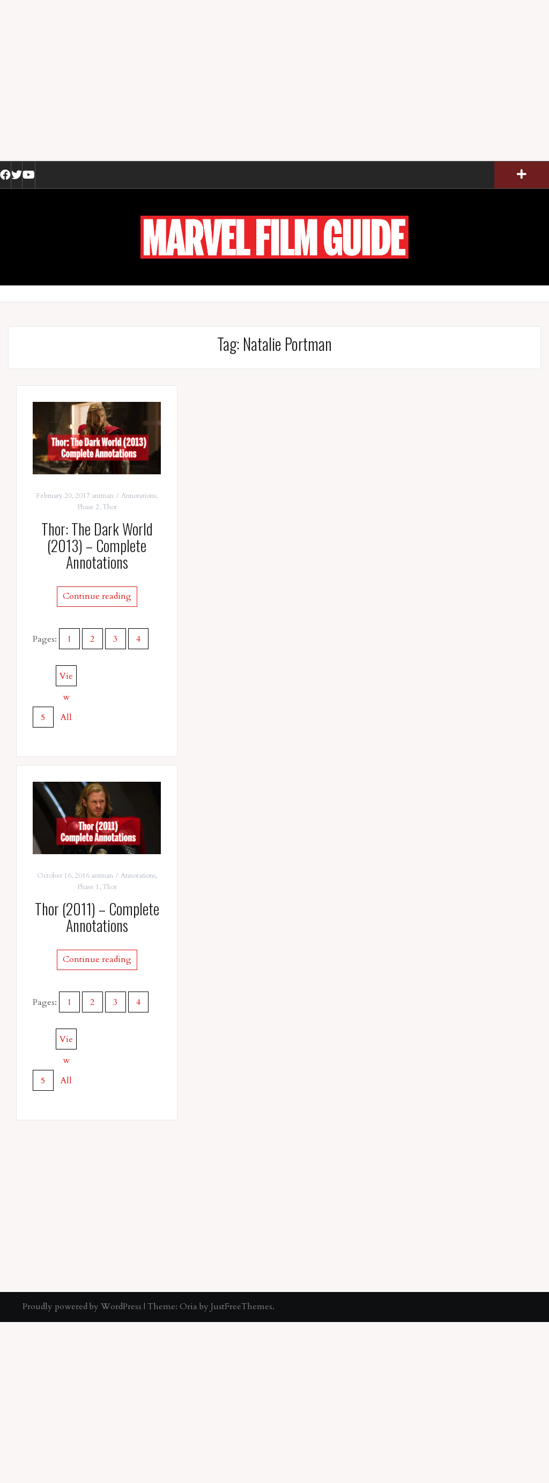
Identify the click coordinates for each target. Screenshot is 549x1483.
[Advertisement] (274, 80)
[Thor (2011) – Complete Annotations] (97, 817)
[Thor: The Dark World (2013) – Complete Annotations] (97, 437)
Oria (188, 1306)
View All (66, 678)
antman (103, 496)
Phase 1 (88, 887)
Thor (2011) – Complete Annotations (97, 917)
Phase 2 (88, 507)
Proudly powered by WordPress (82, 1306)
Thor (109, 507)
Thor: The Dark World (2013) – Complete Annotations (97, 545)
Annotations (138, 496)
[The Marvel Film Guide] (274, 237)
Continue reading (97, 596)
